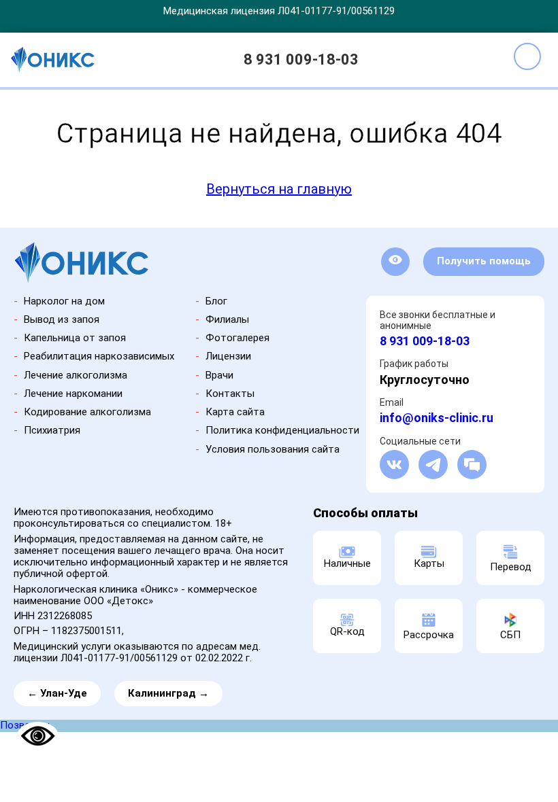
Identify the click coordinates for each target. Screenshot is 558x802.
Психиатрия (52, 430)
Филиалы (227, 319)
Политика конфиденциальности (282, 430)
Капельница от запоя (75, 338)
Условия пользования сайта (273, 449)
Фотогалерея (237, 338)
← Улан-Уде (57, 693)
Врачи (219, 375)
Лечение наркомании (73, 393)
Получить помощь (484, 261)
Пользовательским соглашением (295, 783)
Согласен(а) (480, 779)
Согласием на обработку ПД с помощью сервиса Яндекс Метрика (189, 791)
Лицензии (228, 356)
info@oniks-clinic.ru (436, 418)
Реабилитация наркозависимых (99, 356)
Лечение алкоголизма (75, 375)
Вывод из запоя (61, 319)
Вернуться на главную (279, 189)
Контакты (230, 393)
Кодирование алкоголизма (87, 412)
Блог (216, 301)
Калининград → (168, 693)
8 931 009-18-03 (301, 59)
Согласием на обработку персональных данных (164, 783)
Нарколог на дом (64, 301)
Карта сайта (235, 412)
